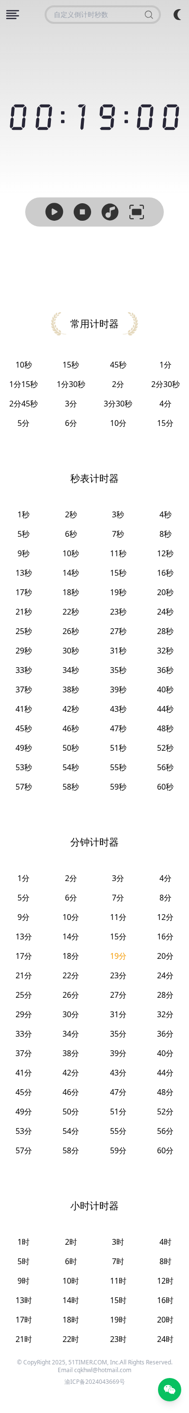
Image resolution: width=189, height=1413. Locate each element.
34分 (71, 1033)
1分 (165, 364)
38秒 (71, 689)
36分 (165, 1033)
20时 (165, 1319)
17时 (24, 1319)
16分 (165, 936)
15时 (118, 1300)
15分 (165, 423)
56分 (165, 1131)
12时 (165, 1280)
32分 (165, 1014)
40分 (165, 1053)
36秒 (165, 670)
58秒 (71, 786)
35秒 (118, 670)
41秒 (24, 709)
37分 (24, 1053)
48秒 (165, 728)
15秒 (71, 364)
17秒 (24, 592)
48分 (165, 1092)
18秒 (71, 592)
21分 (24, 975)
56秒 (165, 767)
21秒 (24, 611)
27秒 (118, 631)
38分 (71, 1053)
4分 (165, 403)
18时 (71, 1319)
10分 (118, 423)
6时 (71, 1261)
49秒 (24, 747)
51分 (118, 1111)
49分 (24, 1111)
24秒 (165, 611)
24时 (165, 1339)
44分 (165, 1072)
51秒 (118, 747)
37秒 (24, 689)
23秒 (118, 611)
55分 (118, 1131)
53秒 (24, 767)
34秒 (71, 670)
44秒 (165, 709)
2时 (71, 1241)
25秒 (24, 631)
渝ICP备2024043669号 (94, 1382)
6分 (71, 423)
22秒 (71, 611)
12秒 (165, 553)
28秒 (165, 631)
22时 (71, 1339)
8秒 (165, 534)
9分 (23, 917)
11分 (118, 917)
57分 (24, 1150)
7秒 (118, 534)
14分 (71, 936)
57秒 (24, 786)
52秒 (165, 747)
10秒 (24, 364)
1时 (23, 1241)
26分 (71, 994)
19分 (118, 956)
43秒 (118, 709)
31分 (118, 1014)
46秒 (71, 728)
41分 (24, 1072)
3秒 (118, 514)
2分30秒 (165, 384)
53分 (24, 1131)
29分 (24, 1014)
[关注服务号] (169, 1389)
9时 (23, 1280)
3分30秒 (118, 403)
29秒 (24, 650)
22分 (71, 975)
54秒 (71, 767)
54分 (71, 1131)
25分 (24, 994)
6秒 (71, 534)
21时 (24, 1339)
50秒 (71, 747)
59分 (118, 1150)
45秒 (118, 364)
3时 (118, 1241)
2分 (118, 384)
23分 (118, 975)
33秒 (24, 670)
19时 (118, 1319)
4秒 (165, 514)
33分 (24, 1033)
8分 (165, 897)
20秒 (165, 592)
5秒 (23, 534)
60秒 (165, 786)
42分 (71, 1072)
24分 (165, 975)
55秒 (118, 767)
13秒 (24, 572)
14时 (71, 1300)
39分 (118, 1053)
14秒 (71, 572)
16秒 (165, 572)
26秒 (71, 631)
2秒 (71, 514)
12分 (165, 917)
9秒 (23, 553)
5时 (23, 1261)
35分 (118, 1033)
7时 (118, 1261)
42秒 (71, 709)
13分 (24, 936)
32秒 (165, 650)
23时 (118, 1339)
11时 (118, 1280)
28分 (165, 994)
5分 (23, 423)
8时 (165, 1261)
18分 (71, 956)
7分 (118, 897)
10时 (71, 1280)
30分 (71, 1014)
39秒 (118, 689)
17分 (24, 956)
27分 (118, 994)
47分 (118, 1092)
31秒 (118, 650)
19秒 (118, 592)
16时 (165, 1300)
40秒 (165, 689)
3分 (71, 403)
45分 (24, 1092)
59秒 (118, 786)
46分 (71, 1092)
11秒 (118, 553)
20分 (165, 956)
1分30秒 (71, 384)
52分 (165, 1111)
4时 (165, 1241)
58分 (71, 1150)
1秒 (23, 514)
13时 (24, 1300)
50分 (71, 1111)
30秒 (71, 650)
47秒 (118, 728)
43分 (118, 1072)
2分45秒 (23, 403)
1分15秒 (23, 384)
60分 (165, 1150)
